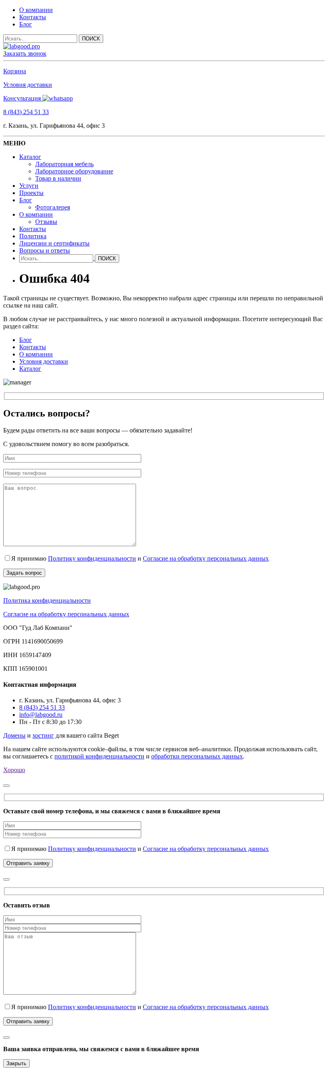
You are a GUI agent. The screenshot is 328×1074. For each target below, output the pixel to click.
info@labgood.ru (40, 714)
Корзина (14, 71)
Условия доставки (27, 84)
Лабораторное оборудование (74, 171)
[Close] (6, 785)
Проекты (31, 192)
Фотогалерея (52, 207)
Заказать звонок (24, 53)
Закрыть (16, 1063)
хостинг (43, 735)
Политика (32, 236)
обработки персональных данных (197, 756)
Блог (25, 24)
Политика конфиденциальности (47, 600)
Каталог (30, 156)
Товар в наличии (58, 178)
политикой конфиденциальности (99, 756)
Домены (14, 735)
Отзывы (46, 221)
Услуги (28, 185)
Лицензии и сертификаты (54, 243)
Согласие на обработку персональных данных (206, 558)
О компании (36, 9)
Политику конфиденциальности (92, 558)
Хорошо (14, 769)
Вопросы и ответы (44, 250)
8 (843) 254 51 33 (26, 112)
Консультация (22, 98)
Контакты (32, 17)
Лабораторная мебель (64, 164)
